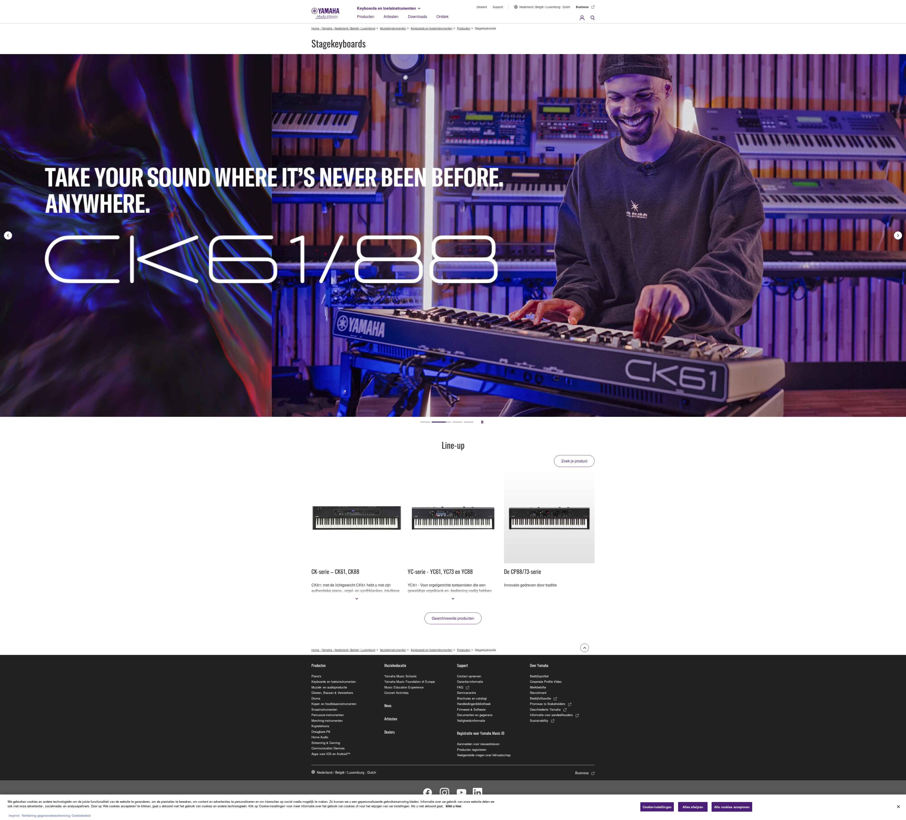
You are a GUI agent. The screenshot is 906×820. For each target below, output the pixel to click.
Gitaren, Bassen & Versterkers (332, 692)
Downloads (417, 16)
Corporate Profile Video (546, 681)
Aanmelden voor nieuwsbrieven (478, 744)
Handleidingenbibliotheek (474, 703)
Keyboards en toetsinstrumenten (386, 8)
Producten (365, 16)
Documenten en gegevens (475, 715)
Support (498, 7)
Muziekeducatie (395, 665)
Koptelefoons (320, 726)
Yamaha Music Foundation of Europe (409, 681)
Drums (315, 698)
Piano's (316, 676)
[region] (453, 807)
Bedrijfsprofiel (539, 676)
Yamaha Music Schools (400, 676)
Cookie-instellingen (657, 807)
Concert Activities (396, 692)
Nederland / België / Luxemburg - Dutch (545, 7)
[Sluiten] (898, 806)
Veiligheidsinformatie (471, 720)
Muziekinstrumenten (393, 28)
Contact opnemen (469, 676)
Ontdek (442, 16)
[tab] (425, 422)
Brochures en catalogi (472, 698)
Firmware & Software (471, 709)
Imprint (14, 815)
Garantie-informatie (470, 681)
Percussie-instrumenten (327, 715)
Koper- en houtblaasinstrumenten (333, 703)
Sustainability (539, 720)
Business (582, 7)
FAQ (460, 687)
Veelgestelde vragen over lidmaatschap (484, 755)
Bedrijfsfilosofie (540, 698)
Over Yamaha (539, 665)
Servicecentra (466, 692)
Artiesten (391, 16)
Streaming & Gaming (325, 742)
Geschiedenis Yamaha (545, 709)
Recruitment (538, 692)
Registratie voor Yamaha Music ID (480, 733)
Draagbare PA (320, 731)
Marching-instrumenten (327, 720)
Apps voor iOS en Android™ (330, 754)
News (387, 705)
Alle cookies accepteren (732, 807)
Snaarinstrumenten (324, 709)
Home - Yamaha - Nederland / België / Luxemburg (343, 28)
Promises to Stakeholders (547, 703)
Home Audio (319, 737)
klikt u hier (453, 806)
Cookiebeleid (81, 815)
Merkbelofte (538, 687)
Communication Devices (328, 748)
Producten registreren (471, 749)
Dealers (482, 7)
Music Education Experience (404, 687)
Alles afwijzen (693, 807)
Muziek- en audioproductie (329, 687)
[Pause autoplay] (482, 422)
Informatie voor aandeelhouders (551, 715)
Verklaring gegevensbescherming (45, 815)
